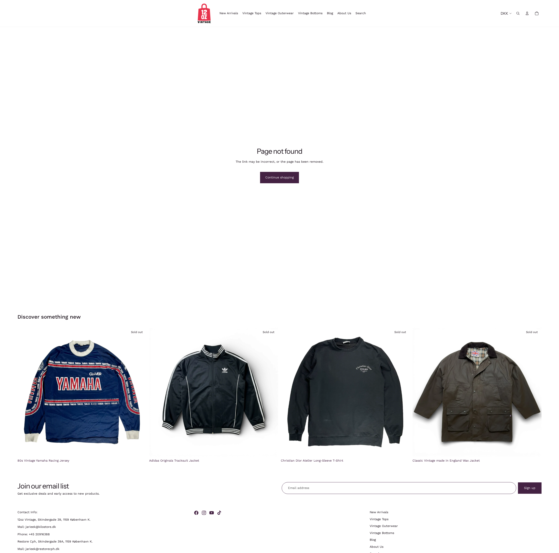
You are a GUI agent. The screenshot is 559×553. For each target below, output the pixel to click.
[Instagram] (204, 512)
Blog (373, 540)
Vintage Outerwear (384, 526)
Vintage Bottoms (382, 533)
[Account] (527, 13)
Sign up (529, 488)
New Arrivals (379, 512)
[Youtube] (211, 512)
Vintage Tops (379, 519)
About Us (376, 546)
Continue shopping (279, 177)
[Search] (518, 13)
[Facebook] (196, 512)
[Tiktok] (219, 512)
